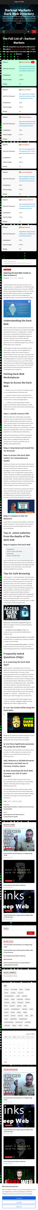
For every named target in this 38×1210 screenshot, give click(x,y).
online (12, 1012)
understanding (8, 1022)
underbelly (13, 1019)
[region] (19, 1196)
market (6, 1009)
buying (27, 989)
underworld (19, 1022)
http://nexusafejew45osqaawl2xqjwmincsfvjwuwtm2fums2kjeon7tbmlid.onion (27, 68)
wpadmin (7, 278)
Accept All (19, 1198)
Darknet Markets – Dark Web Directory (19, 12)
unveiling (27, 1022)
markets (24, 1009)
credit (18, 996)
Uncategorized (7, 269)
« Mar (5, 1062)
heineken (20, 1002)
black (21, 989)
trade (6, 1019)
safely (25, 1012)
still (31, 1015)
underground (23, 1019)
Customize (19, 1202)
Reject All (19, 1206)
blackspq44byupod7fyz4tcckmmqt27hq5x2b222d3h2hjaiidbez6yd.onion (27, 206)
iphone (19, 1006)
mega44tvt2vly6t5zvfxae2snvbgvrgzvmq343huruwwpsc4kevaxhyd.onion (27, 234)
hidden (28, 1002)
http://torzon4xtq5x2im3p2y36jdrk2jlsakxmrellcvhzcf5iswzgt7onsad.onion (27, 124)
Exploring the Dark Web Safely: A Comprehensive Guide (14, 814)
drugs (12, 999)
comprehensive (9, 996)
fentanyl (6, 1002)
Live (34, 31)
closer (6, 992)
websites (7, 1025)
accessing (14, 989)
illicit (5, 1006)
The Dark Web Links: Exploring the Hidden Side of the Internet (19, 901)
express (27, 999)
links (25, 1006)
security (20, 1015)
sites (26, 1015)
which (20, 1025)
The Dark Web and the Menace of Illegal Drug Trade (19, 839)
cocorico (20, 992)
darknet (24, 996)
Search (6, 928)
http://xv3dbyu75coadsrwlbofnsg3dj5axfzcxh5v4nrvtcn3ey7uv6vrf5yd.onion (27, 179)
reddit (19, 1012)
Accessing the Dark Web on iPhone (19, 871)
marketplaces (15, 1009)
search (6, 1015)
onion (31, 1009)
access (9, 801)
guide (20, 801)
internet (12, 1006)
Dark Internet (8, 959)
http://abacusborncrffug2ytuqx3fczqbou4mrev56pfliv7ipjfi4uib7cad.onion (27, 96)
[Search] (28, 31)
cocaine (13, 992)
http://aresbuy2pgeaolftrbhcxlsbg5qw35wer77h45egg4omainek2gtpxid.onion (27, 151)
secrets (13, 1015)
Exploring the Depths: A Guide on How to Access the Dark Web (19, 807)
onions (6, 1012)
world (26, 1025)
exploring (14, 801)
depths (6, 999)
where (14, 1025)
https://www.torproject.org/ (21, 49)
